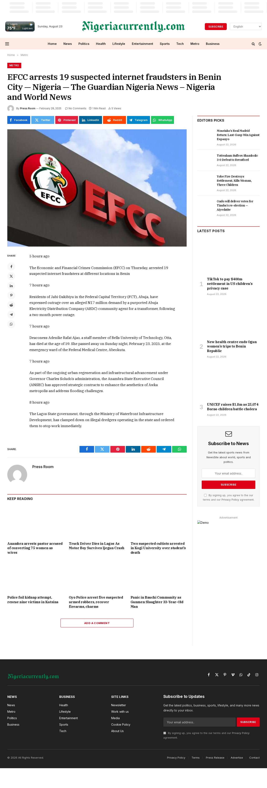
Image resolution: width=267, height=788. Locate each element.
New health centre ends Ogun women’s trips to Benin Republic (232, 346)
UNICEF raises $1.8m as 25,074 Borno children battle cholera (232, 406)
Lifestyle (118, 43)
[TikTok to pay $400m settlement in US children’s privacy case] (228, 256)
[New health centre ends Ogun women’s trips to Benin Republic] (228, 318)
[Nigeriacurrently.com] (133, 26)
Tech (180, 43)
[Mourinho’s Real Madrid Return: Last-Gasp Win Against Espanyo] (205, 135)
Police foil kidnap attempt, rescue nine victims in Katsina (32, 599)
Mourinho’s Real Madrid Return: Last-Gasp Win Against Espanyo (238, 135)
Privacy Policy (230, 499)
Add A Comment (97, 623)
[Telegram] (11, 314)
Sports (165, 43)
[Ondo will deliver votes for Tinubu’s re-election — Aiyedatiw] (205, 206)
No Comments (77, 108)
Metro (194, 43)
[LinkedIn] (11, 286)
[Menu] (7, 43)
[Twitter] (11, 276)
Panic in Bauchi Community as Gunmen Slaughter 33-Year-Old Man (157, 602)
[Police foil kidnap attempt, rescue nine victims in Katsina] (35, 576)
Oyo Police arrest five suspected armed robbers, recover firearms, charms (96, 602)
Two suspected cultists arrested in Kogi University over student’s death (158, 548)
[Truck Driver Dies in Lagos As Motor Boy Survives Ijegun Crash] (97, 522)
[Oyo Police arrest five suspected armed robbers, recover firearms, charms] (97, 576)
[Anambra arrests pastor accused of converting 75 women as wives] (35, 522)
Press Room (27, 108)
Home (52, 43)
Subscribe (215, 26)
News (67, 43)
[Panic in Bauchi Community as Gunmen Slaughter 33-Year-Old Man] (159, 576)
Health (101, 43)
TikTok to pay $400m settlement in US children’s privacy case (229, 283)
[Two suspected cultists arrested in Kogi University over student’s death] (159, 522)
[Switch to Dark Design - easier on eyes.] (260, 43)
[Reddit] (11, 305)
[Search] (253, 43)
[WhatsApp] (11, 324)
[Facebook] (11, 267)
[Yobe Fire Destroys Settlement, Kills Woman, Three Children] (205, 181)
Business (212, 43)
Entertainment (142, 43)
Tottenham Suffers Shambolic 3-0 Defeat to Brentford (237, 158)
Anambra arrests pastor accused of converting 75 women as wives (35, 548)
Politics (83, 43)
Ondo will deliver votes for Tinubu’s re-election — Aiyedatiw (235, 205)
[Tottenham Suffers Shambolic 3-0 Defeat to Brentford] (205, 160)
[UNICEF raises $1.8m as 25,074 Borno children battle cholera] (228, 381)
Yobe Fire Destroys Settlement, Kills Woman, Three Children (234, 181)
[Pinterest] (11, 295)
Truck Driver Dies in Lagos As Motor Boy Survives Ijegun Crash (96, 545)
